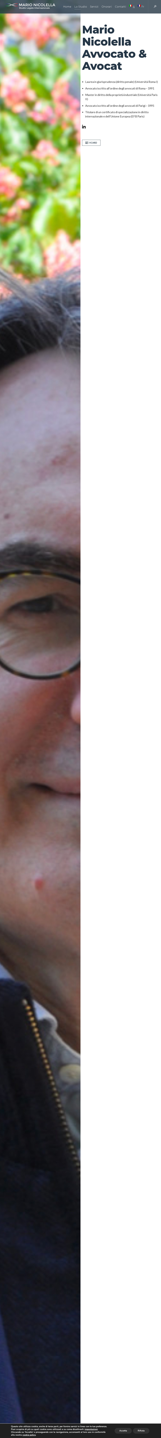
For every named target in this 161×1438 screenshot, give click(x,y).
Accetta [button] (123, 1430)
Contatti (120, 6)
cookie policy (29, 1434)
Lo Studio (80, 6)
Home (67, 6)
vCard (93, 142)
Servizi (94, 6)
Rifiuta (141, 1430)
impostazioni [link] (91, 1429)
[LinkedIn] (85, 127)
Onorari (107, 6)
